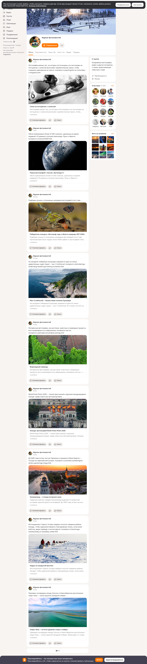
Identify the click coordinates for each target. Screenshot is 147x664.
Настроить (138, 5)
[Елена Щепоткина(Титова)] (95, 91)
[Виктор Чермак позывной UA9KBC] (110, 111)
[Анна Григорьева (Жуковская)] (95, 111)
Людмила (96, 126)
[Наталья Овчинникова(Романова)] (103, 91)
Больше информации (37, 6)
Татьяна (103, 106)
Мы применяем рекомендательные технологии (13, 52)
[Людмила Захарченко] (95, 122)
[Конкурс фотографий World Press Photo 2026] (57, 420)
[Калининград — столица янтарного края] (57, 486)
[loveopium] (30, 60)
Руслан (103, 116)
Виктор (110, 116)
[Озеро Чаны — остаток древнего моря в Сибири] (57, 619)
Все (112, 86)
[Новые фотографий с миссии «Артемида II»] (57, 162)
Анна (95, 116)
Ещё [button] (11, 48)
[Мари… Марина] (95, 101)
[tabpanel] (58, 352)
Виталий (103, 126)
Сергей (110, 96)
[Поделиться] (50, 120)
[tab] (30, 52)
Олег (110, 126)
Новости (6, 48)
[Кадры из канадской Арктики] (57, 555)
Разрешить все (123, 5)
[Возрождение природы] (57, 356)
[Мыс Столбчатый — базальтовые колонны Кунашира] (57, 290)
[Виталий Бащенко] (103, 122)
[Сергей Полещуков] (110, 91)
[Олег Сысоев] (110, 122)
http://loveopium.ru (101, 76)
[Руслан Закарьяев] (103, 111)
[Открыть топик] (57, 69)
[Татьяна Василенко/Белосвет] (103, 101)
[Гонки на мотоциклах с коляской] (57, 96)
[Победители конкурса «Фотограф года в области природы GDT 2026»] (57, 223)
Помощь (18, 45)
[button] (50, 45)
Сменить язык (7, 42)
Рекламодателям (8, 45)
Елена (96, 96)
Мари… (95, 106)
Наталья (103, 96)
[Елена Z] (110, 101)
